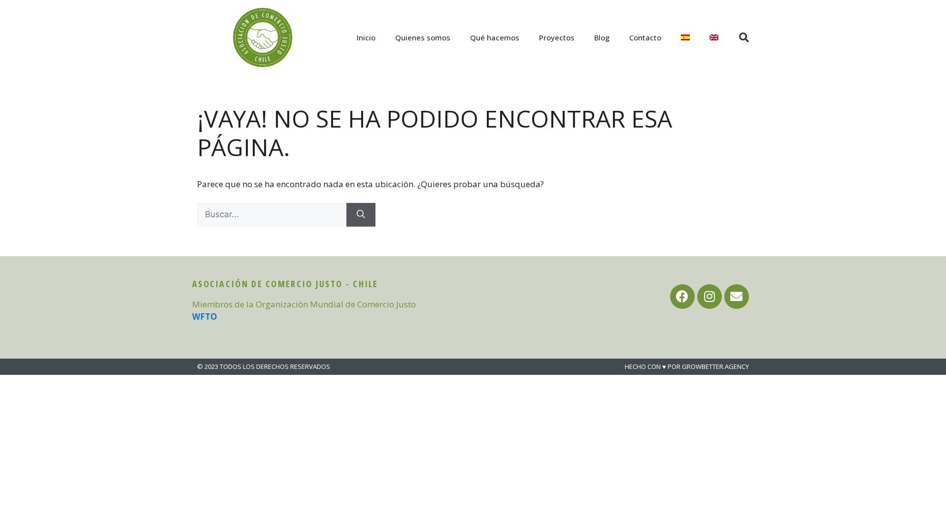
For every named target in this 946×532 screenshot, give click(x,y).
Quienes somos (422, 37)
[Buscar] (360, 215)
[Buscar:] (271, 214)
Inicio (366, 37)
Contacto (645, 37)
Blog (601, 37)
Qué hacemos (494, 37)
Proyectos (556, 37)
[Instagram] (709, 296)
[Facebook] (682, 296)
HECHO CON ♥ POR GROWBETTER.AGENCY (687, 366)
